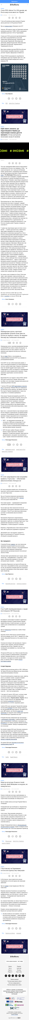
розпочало (11, 701)
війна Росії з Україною (14, 103)
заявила (13, 544)
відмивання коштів (10, 449)
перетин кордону (6, 843)
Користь (10, 970)
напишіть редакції (14, 1014)
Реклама (19, 970)
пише (2, 175)
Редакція (19, 966)
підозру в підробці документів (9, 739)
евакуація (18, 933)
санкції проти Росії (20, 449)
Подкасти (10, 971)
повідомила (8, 629)
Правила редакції (14, 979)
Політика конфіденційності (14, 983)
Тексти (10, 968)
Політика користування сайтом (14, 981)
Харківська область (10, 933)
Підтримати (14, 1)
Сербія (7, 757)
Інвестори (19, 968)
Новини (10, 966)
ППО (7, 103)
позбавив (9, 707)
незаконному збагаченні (8, 719)
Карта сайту (19, 971)
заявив (6, 886)
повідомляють (8, 26)
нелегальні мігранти (21, 583)
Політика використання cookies (14, 984)
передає (21, 497)
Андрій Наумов (13, 757)
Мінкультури (9, 841)
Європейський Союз (10, 583)
